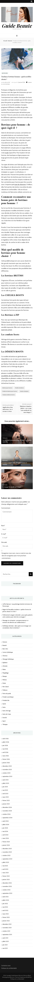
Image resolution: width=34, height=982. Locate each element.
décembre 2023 (7, 848)
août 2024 (5, 821)
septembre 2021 (7, 934)
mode (6, 153)
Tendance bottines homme (8, 394)
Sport (4, 721)
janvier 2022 (6, 921)
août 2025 (5, 780)
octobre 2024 (6, 814)
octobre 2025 (6, 773)
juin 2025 (5, 787)
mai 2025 (5, 790)
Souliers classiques (24, 391)
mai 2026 (5, 749)
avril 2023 (5, 869)
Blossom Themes (14, 977)
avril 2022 (5, 910)
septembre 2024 (7, 817)
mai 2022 (5, 907)
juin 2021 (5, 945)
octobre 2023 (6, 855)
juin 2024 (5, 828)
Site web (4, 542)
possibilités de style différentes (11, 376)
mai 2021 (5, 948)
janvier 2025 (6, 804)
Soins (4, 707)
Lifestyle (4, 666)
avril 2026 (5, 752)
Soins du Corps (6, 714)
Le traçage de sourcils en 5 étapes (11, 487)
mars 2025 (5, 797)
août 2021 (5, 938)
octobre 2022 (6, 890)
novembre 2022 (7, 886)
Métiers (4, 680)
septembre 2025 (7, 776)
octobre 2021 (6, 931)
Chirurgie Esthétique (8, 659)
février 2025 (6, 800)
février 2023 (6, 876)
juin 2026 (5, 745)
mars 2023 (5, 872)
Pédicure (4, 690)
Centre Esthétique (7, 652)
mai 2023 (5, 866)
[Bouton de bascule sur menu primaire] (17, 36)
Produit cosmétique (8, 697)
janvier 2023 (6, 879)
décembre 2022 (7, 883)
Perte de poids (6, 693)
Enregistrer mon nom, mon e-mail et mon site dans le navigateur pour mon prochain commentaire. (16, 555)
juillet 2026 (5, 742)
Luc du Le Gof (6, 82)
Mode (4, 683)
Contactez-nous (5, 965)
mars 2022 (5, 914)
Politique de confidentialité (9, 968)
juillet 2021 (5, 941)
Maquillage (5, 673)
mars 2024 (5, 838)
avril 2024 (5, 835)
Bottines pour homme (7, 387)
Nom (3, 526)
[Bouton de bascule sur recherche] (31, 1)
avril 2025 (5, 793)
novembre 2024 (7, 811)
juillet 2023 (5, 862)
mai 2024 (5, 831)
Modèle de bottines (19, 387)
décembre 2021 (6, 924)
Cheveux (4, 655)
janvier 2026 (6, 762)
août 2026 (5, 738)
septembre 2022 (7, 893)
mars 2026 (5, 756)
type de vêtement (20, 184)
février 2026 (6, 759)
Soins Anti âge (6, 710)
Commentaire (5, 508)
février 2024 (6, 842)
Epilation (4, 662)
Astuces (5, 73)
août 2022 (5, 896)
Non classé (5, 686)
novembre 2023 (7, 852)
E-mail (3, 534)
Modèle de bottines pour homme (9, 391)
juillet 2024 (5, 824)
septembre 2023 (7, 859)
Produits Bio (5, 700)
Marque (4, 676)
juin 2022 (5, 903)
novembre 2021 (6, 927)
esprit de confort (6, 330)
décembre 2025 (7, 766)
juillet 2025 (5, 783)
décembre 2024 (7, 807)
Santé (4, 704)
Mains (4, 669)
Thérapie (5, 724)
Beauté (4, 645)
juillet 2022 (5, 900)
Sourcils (4, 717)
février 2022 (6, 917)
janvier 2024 (6, 845)
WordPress (29, 977)
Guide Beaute (17, 25)
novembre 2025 (7, 769)
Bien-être (5, 649)
